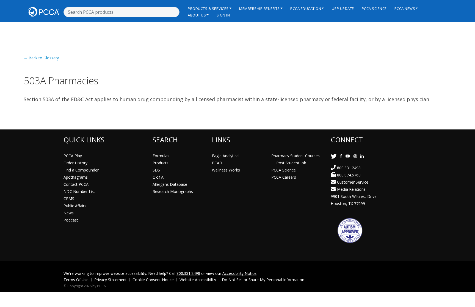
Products (161, 162)
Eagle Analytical (225, 155)
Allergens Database (170, 184)
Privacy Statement (110, 279)
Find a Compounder (81, 170)
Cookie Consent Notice (153, 279)
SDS (156, 170)
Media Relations (351, 189)
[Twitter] (333, 156)
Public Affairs (74, 205)
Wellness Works (226, 170)
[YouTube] (348, 156)
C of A (158, 177)
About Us (197, 15)
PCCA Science (374, 8)
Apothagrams (75, 177)
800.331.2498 (349, 167)
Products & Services (208, 8)
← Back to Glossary (41, 57)
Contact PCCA (76, 184)
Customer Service (352, 182)
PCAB (217, 162)
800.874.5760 (349, 175)
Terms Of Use (76, 279)
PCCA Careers (283, 177)
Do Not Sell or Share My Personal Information (263, 279)
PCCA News (404, 8)
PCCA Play (72, 155)
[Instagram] (355, 156)
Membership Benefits (259, 8)
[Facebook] (341, 156)
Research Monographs (173, 191)
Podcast (70, 220)
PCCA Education (305, 8)
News (68, 212)
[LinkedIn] (362, 156)
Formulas (161, 155)
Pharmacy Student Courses (295, 155)
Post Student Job (291, 162)
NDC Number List (79, 191)
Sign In (223, 15)
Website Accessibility (197, 279)
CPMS (68, 198)
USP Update (343, 8)
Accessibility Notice (239, 273)
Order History (75, 162)
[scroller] (465, 300)
